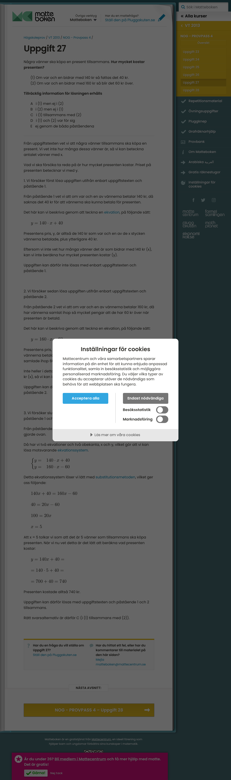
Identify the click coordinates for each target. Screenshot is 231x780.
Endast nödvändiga (145, 398)
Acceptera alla (85, 398)
